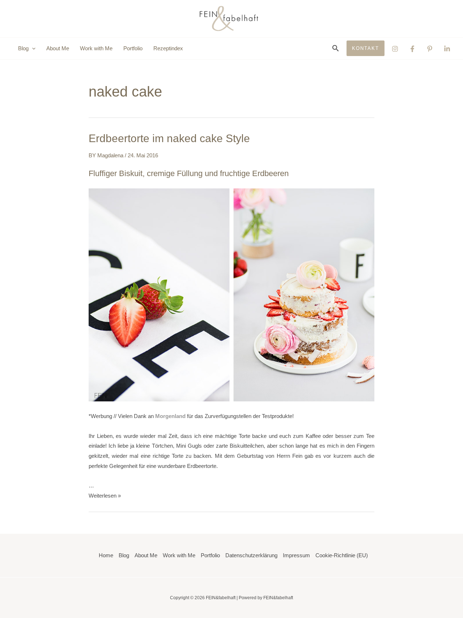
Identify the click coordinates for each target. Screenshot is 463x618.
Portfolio (133, 48)
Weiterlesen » (105, 496)
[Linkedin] (447, 49)
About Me (57, 48)
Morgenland (170, 416)
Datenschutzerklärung (251, 555)
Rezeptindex (168, 48)
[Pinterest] (429, 49)
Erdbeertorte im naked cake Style (169, 138)
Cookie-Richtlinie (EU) (341, 555)
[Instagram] (395, 49)
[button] (32, 48)
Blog (124, 555)
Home (106, 555)
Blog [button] (23, 48)
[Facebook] (412, 49)
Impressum (296, 555)
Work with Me (96, 48)
